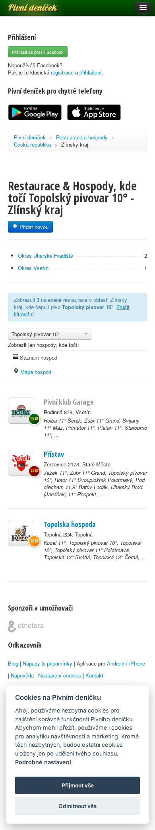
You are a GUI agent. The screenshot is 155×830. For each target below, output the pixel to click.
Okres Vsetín (33, 268)
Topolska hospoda (70, 524)
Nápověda (22, 675)
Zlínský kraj (74, 144)
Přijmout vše (78, 785)
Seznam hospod (37, 357)
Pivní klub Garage (69, 402)
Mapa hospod (35, 372)
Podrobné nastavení (43, 762)
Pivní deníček (24, 5)
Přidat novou (33, 227)
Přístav (54, 454)
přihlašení (90, 72)
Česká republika (32, 144)
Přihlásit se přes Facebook (38, 52)
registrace (62, 72)
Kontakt (94, 675)
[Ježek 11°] (21, 463)
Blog (13, 663)
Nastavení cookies (59, 675)
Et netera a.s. (25, 626)
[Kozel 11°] (21, 533)
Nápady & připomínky (47, 663)
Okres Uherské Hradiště (45, 255)
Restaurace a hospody (82, 137)
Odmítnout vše (77, 806)
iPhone (137, 663)
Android (115, 663)
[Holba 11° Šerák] (21, 410)
